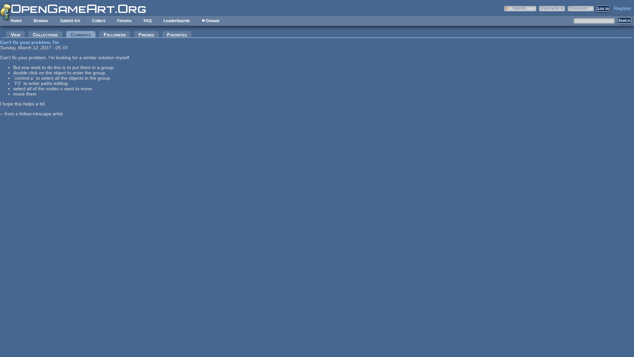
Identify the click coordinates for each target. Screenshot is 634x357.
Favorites (177, 34)
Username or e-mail (552, 8)
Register (622, 8)
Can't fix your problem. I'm (29, 42)
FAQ (148, 21)
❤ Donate (211, 21)
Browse (41, 21)
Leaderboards (176, 21)
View (15, 34)
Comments (83, 34)
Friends (146, 34)
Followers (115, 34)
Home (16, 21)
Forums (124, 21)
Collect (98, 21)
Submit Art (70, 21)
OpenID (519, 8)
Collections (45, 34)
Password (578, 8)
